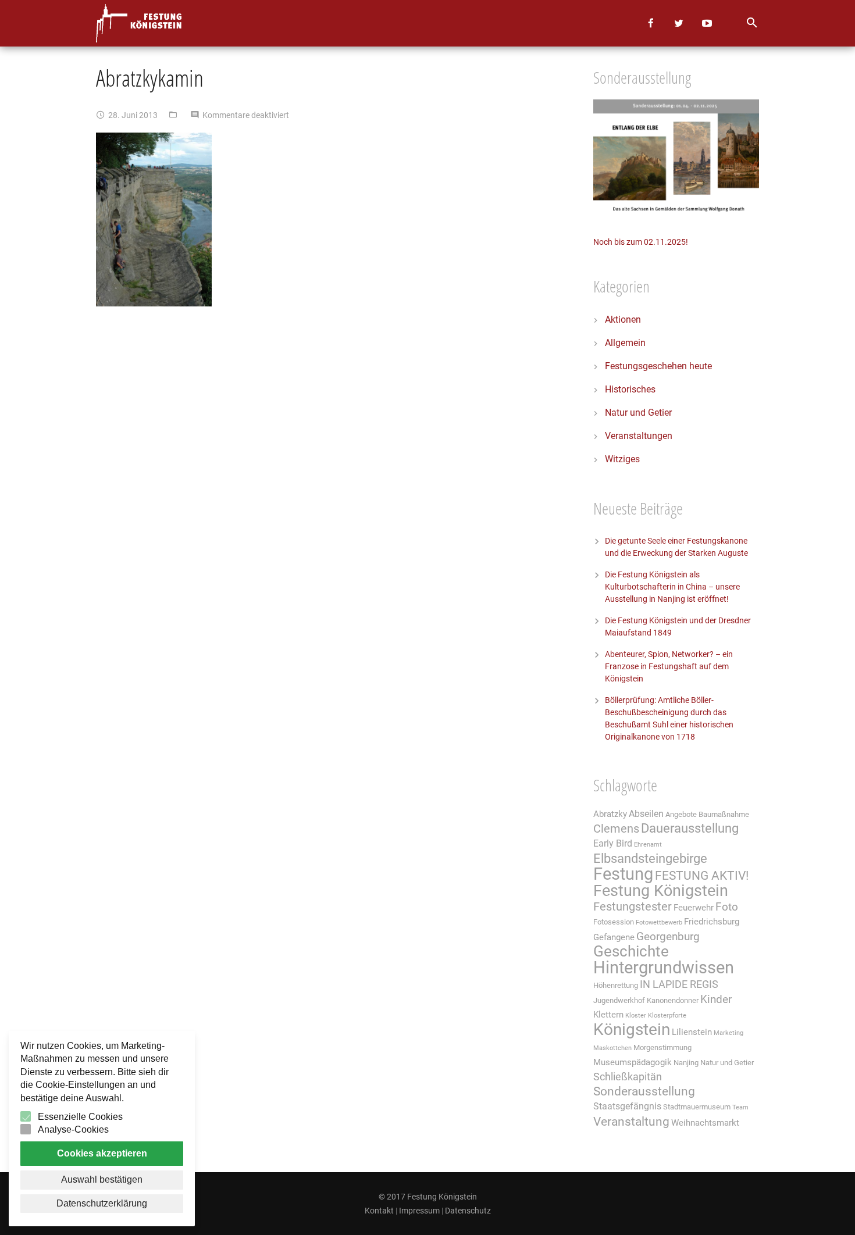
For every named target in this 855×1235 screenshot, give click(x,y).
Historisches (630, 389)
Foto (726, 907)
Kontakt (379, 1210)
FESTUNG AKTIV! (702, 875)
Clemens (616, 829)
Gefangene (614, 937)
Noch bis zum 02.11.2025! (640, 242)
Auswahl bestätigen (101, 1179)
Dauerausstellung (690, 828)
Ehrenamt (648, 844)
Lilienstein (692, 1032)
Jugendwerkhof (619, 1000)
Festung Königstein (660, 890)
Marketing (728, 1033)
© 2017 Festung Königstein (428, 1196)
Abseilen (646, 813)
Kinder (716, 999)
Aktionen (623, 319)
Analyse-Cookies (73, 1129)
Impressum (419, 1210)
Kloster (635, 1015)
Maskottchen (612, 1048)
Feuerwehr (694, 907)
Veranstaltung (631, 1121)
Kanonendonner (673, 1000)
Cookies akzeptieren (102, 1153)
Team (740, 1107)
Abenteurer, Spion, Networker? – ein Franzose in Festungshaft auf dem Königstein (669, 666)
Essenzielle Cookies (80, 1117)
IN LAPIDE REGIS (679, 984)
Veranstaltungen (638, 435)
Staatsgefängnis (627, 1106)
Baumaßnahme (724, 814)
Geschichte (631, 951)
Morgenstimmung (662, 1047)
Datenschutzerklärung (101, 1203)
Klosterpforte (667, 1015)
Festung (623, 874)
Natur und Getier (638, 412)
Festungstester (632, 906)
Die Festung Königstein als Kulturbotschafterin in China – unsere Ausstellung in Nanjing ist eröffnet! (672, 587)
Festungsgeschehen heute (658, 366)
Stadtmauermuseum (697, 1106)
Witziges (622, 459)
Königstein (631, 1029)
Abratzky (610, 814)
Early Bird (612, 843)
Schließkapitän (627, 1077)
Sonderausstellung (644, 1091)
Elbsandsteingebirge (650, 858)
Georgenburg (668, 936)
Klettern (608, 1014)
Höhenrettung (615, 985)
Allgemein (625, 342)
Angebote (681, 814)
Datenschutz (468, 1210)
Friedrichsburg (711, 921)
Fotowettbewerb (659, 922)
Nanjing (686, 1062)
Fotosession (613, 922)
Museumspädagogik (632, 1062)
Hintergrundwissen (663, 967)
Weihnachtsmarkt (705, 1123)
